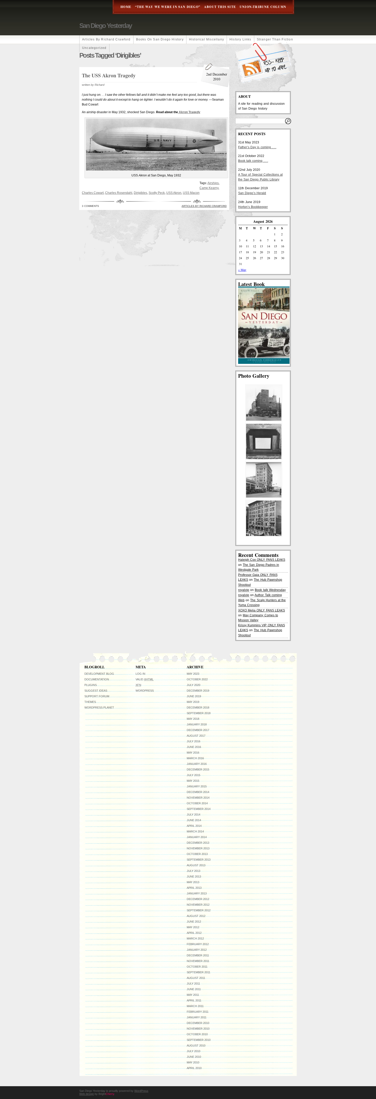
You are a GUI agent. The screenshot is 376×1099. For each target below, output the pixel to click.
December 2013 (198, 842)
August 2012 (196, 915)
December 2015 (198, 769)
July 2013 (193, 870)
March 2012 (195, 938)
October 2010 (197, 1034)
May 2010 (193, 1062)
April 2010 (194, 1068)
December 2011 (198, 955)
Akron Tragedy (189, 112)
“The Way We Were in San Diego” (167, 7)
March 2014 (195, 831)
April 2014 (194, 825)
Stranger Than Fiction (275, 39)
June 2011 (194, 989)
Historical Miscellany (206, 39)
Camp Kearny (209, 188)
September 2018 (199, 713)
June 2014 (194, 820)
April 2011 (194, 1000)
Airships (213, 183)
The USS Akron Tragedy (109, 75)
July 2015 (193, 775)
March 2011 (195, 1006)
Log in (140, 673)
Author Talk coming (268, 595)
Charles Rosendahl (118, 193)
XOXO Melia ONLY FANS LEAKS (261, 610)
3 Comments (90, 206)
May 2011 (193, 994)
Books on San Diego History (160, 39)
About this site (220, 7)
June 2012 (194, 921)
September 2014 (199, 808)
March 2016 (195, 758)
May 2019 (193, 701)
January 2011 (196, 1017)
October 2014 (197, 803)
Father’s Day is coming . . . (257, 147)
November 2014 (198, 797)
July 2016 (193, 741)
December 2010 (198, 1022)
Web (241, 600)
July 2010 (193, 1051)
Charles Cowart (93, 193)
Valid (144, 679)
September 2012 (199, 910)
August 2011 (196, 977)
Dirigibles (140, 193)
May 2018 (193, 718)
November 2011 (198, 961)
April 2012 (194, 932)
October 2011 (197, 966)
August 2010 (196, 1045)
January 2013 (197, 893)
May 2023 (193, 673)
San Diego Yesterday (105, 25)
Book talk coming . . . (253, 161)
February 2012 (198, 944)
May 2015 (193, 780)
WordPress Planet (99, 707)
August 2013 (196, 865)
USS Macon (191, 193)
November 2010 (198, 1028)
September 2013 (199, 859)
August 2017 (196, 735)
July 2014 (193, 814)
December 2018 (198, 707)
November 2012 (198, 904)
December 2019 (198, 690)
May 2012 (193, 927)
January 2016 (197, 763)
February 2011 (197, 1011)
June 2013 (194, 876)
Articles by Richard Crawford (106, 39)
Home (125, 7)
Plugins (90, 684)
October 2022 (197, 679)
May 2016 (193, 752)
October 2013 (197, 853)
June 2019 (194, 696)
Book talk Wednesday (270, 590)
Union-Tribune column (263, 7)
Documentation (96, 679)
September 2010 (199, 1039)
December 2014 (198, 792)
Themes (90, 701)
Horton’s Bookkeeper (253, 207)
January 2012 (197, 949)
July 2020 (193, 684)
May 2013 (193, 882)
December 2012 (198, 899)
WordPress (145, 690)
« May (242, 270)
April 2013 (194, 887)
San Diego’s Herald (252, 193)
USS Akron (173, 193)
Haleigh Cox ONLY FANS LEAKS (261, 560)
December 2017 (198, 730)
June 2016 (194, 746)
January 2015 (197, 786)
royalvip (243, 590)
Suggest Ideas (95, 690)
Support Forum (96, 696)
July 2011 (193, 983)
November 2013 (198, 848)
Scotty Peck (157, 193)
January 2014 (197, 837)
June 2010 (194, 1056)
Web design (86, 1093)
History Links (240, 39)
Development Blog (99, 673)
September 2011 (198, 972)
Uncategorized (94, 48)
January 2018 (197, 724)
